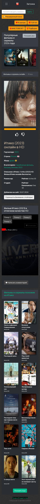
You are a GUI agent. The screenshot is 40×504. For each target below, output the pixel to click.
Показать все (29, 36)
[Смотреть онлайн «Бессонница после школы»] (29, 405)
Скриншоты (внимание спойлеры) (19, 197)
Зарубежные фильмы (24, 165)
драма (12, 161)
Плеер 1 (7, 217)
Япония (14, 156)
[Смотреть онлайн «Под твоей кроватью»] (29, 343)
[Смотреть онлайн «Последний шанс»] (11, 343)
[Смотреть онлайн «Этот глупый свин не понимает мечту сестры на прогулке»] (29, 466)
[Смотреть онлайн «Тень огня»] (11, 436)
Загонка (31, 4)
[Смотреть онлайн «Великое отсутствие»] (29, 312)
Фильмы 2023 (16, 167)
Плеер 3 (27, 217)
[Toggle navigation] (6, 4)
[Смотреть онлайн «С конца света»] (11, 466)
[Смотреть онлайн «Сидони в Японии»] (29, 436)
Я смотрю (32, 225)
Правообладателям (20, 498)
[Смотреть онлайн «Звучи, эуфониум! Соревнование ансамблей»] (11, 312)
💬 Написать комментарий (16, 283)
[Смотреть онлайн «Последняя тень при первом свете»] (11, 405)
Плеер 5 (7, 221)
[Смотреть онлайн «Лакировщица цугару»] (29, 374)
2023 (17, 152)
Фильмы (7, 167)
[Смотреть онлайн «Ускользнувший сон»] (11, 374)
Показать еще (20, 491)
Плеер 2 (17, 217)
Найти (29, 12)
